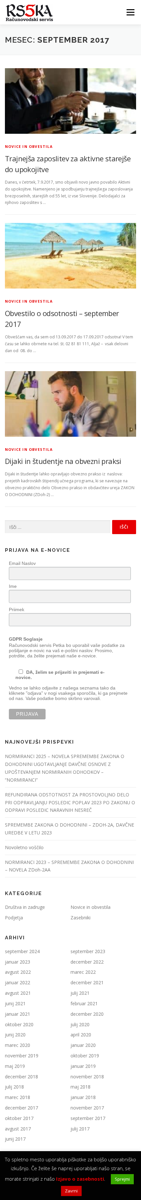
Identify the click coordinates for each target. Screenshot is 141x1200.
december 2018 (21, 1076)
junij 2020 (15, 1034)
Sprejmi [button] (122, 1179)
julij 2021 (80, 993)
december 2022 (87, 962)
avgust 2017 (18, 1129)
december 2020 (87, 1014)
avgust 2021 (18, 993)
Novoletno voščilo (24, 847)
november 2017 (87, 1108)
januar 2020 (83, 1045)
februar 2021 (84, 1003)
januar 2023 (17, 962)
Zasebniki (80, 917)
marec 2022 (83, 972)
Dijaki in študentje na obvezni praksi (63, 461)
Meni (129, 12)
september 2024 (22, 951)
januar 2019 (83, 1066)
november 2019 (21, 1055)
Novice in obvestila (29, 146)
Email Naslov (22, 563)
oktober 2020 (19, 1024)
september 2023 (87, 951)
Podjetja (14, 917)
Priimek (16, 609)
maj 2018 (80, 1087)
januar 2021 (17, 1014)
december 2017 (21, 1108)
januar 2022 (17, 982)
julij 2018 (14, 1087)
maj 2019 (15, 1066)
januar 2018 (83, 1097)
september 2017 (87, 1118)
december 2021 (87, 982)
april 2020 (80, 1034)
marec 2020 (17, 1045)
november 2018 (87, 1076)
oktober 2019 (84, 1055)
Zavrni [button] (71, 1191)
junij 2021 (15, 1003)
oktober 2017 (19, 1118)
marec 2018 (17, 1097)
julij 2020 (80, 1024)
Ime (13, 586)
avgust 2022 (18, 972)
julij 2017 (80, 1129)
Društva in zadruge (25, 907)
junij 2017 (15, 1139)
